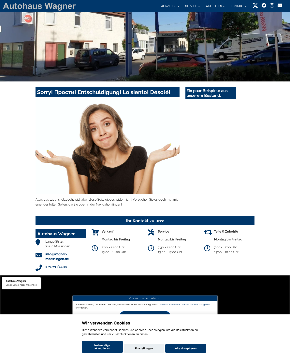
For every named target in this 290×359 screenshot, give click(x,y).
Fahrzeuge (168, 6)
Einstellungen (144, 348)
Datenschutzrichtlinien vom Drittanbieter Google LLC (185, 304)
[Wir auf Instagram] (272, 5)
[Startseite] (39, 6)
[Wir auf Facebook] (264, 5)
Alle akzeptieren (185, 348)
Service (191, 6)
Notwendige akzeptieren (102, 347)
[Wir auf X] (255, 5)
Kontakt (237, 6)
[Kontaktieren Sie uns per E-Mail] (280, 5)
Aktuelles (214, 6)
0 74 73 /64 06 (56, 267)
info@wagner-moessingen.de (57, 256)
